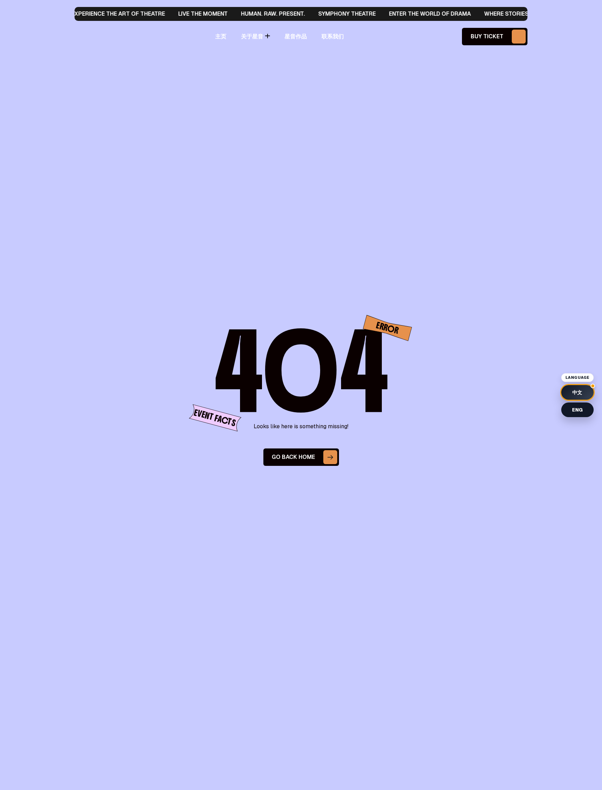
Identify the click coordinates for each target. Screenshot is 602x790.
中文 (577, 392)
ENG (577, 410)
